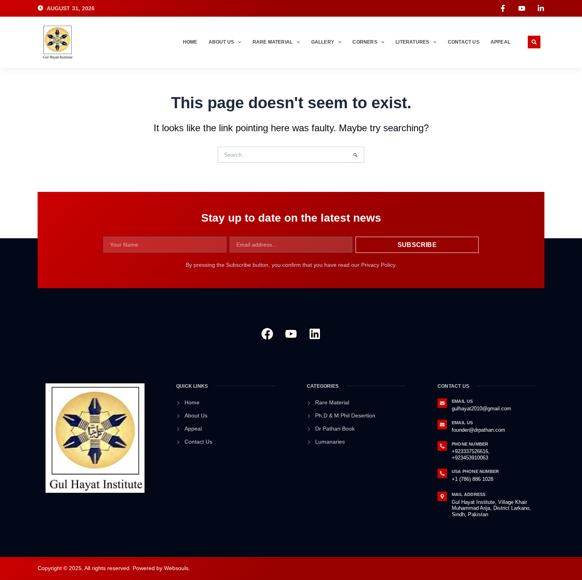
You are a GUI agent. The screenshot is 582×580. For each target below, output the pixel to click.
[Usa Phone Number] (442, 473)
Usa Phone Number (475, 471)
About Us (221, 42)
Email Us (462, 401)
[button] (534, 42)
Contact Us (463, 42)
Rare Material (273, 42)
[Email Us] (442, 403)
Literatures (412, 42)
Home (190, 42)
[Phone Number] (442, 446)
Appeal (500, 42)
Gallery (322, 42)
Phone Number (470, 444)
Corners (364, 42)
